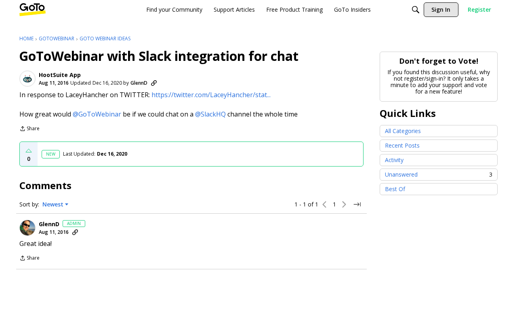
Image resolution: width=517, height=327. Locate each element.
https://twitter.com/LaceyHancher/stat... (211, 94)
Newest (52, 204)
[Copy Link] (154, 83)
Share (29, 129)
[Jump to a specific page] (357, 204)
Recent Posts (402, 145)
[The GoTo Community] (32, 9)
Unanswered (438, 174)
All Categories (403, 131)
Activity (394, 160)
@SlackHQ (210, 114)
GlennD (138, 82)
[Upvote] (29, 151)
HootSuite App (60, 75)
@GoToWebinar (97, 114)
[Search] (415, 9)
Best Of (395, 189)
